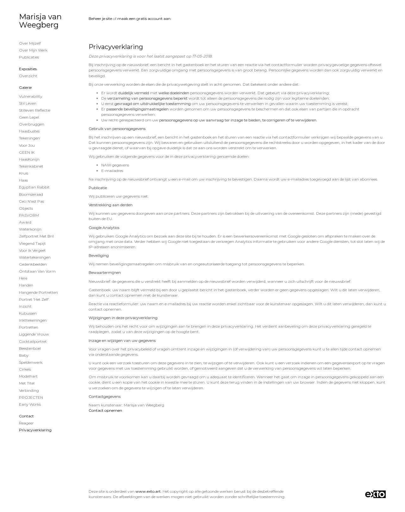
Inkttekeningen (33, 320)
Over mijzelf (30, 43)
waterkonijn (30, 229)
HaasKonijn (29, 159)
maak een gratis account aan (144, 18)
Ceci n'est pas (31, 201)
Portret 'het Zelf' (34, 299)
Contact (26, 416)
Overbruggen (31, 124)
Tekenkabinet (31, 166)
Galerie (25, 87)
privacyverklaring (35, 430)
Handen (26, 285)
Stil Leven (27, 103)
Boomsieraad (31, 194)
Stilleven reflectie (34, 110)
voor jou (27, 145)
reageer (26, 423)
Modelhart (28, 376)
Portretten (28, 327)
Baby (24, 355)
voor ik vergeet (32, 250)
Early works (30, 404)
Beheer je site (100, 18)
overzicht (28, 75)
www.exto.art (148, 491)
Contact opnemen (105, 410)
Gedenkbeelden (33, 264)
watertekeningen (35, 257)
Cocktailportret (33, 341)
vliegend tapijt (32, 243)
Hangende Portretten (38, 292)
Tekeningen (29, 138)
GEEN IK (26, 152)
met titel (26, 383)
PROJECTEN (31, 397)
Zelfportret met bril (36, 236)
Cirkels (25, 369)
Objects (26, 208)
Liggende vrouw (34, 334)
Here (23, 278)
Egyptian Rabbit (34, 187)
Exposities (28, 68)
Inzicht (25, 306)
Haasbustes (29, 131)
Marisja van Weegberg (40, 20)
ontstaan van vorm (37, 271)
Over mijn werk (33, 50)
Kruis (23, 173)
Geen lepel (29, 117)
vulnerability (30, 96)
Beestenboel (30, 348)
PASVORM (29, 215)
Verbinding (29, 390)
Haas (23, 180)
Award (25, 222)
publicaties (29, 57)
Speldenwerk (30, 362)
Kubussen (28, 313)
